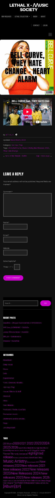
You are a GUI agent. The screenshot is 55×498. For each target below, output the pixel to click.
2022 (30, 443)
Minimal (6, 396)
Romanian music (10, 414)
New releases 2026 (37, 477)
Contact (36, 25)
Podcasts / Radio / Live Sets (14, 409)
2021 (23, 443)
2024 (10, 148)
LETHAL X (9, 135)
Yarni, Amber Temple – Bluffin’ (16, 156)
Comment (7, 192)
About (43, 16)
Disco (5, 369)
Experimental (8, 378)
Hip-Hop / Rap (17, 145)
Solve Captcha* (9, 261)
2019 (11, 444)
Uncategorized (9, 428)
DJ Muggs (33, 451)
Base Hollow (22, 448)
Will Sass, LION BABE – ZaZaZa (16, 327)
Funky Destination (20, 454)
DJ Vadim (41, 450)
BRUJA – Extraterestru (12, 336)
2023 (38, 443)
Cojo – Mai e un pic (43, 156)
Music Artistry (27, 148)
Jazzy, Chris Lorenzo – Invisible (15, 332)
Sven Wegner (8, 483)
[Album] (9, 486)
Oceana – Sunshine (11, 341)
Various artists (40, 483)
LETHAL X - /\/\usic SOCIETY (28, 7)
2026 (14, 447)
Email (6, 235)
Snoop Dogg (45, 481)
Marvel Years (33, 458)
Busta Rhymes (8, 450)
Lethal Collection (21, 16)
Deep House (8, 364)
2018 (6, 443)
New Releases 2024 (41, 148)
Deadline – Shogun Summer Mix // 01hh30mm (22, 323)
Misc (5, 401)
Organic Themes (32, 495)
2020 (16, 443)
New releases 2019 (33, 462)
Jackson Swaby (23, 458)
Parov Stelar (31, 481)
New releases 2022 (16, 469)
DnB (5, 373)
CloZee (16, 451)
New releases (6, 16)
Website (6, 248)
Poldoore (38, 481)
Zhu (47, 483)
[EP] (18, 486)
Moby (40, 458)
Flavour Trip (8, 453)
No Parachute (21, 481)
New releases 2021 (33, 465)
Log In (45, 25)
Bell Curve (17, 148)
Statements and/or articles (14, 419)
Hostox (15, 458)
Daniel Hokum (24, 451)
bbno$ (29, 448)
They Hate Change (10, 151)
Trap (5, 423)
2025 (7, 447)
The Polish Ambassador (24, 483)
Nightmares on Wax (9, 481)
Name (6, 222)
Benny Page (35, 448)
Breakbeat (7, 360)
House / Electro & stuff (12, 391)
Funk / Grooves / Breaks (13, 382)
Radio (35, 16)
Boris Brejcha (44, 448)
